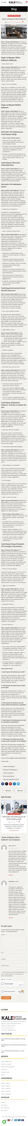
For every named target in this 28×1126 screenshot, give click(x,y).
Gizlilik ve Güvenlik (6, 1064)
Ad (2, 952)
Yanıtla (11, 875)
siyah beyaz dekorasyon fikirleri (11, 779)
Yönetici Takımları (6, 1088)
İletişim (3, 1074)
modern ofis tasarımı (8, 773)
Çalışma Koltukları (6, 1094)
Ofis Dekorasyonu (15, 15)
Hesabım (3, 1102)
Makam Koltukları (5, 1091)
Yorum (3, 934)
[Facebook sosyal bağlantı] (2, 783)
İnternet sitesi (5, 965)
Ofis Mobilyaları (5, 1107)
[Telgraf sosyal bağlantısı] (18, 783)
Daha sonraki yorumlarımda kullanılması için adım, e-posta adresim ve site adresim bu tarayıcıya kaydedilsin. (14, 974)
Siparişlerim (4, 1105)
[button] (6, 979)
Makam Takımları (5, 1083)
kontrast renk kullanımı (9, 766)
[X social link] (6, 783)
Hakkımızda (4, 1069)
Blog (9, 15)
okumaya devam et (14, 830)
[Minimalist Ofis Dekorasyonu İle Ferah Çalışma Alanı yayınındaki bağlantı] (14, 807)
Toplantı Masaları (5, 1086)
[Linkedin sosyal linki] (14, 783)
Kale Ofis (9, 22)
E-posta (3, 959)
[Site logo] (16, 2)
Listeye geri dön (14, 790)
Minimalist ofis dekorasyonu (10, 769)
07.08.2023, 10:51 (13, 884)
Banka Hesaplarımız (6, 1061)
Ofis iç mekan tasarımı (8, 776)
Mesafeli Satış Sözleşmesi (8, 1066)
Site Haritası (4, 1110)
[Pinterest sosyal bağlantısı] (10, 783)
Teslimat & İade (5, 1072)
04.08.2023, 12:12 (13, 848)
